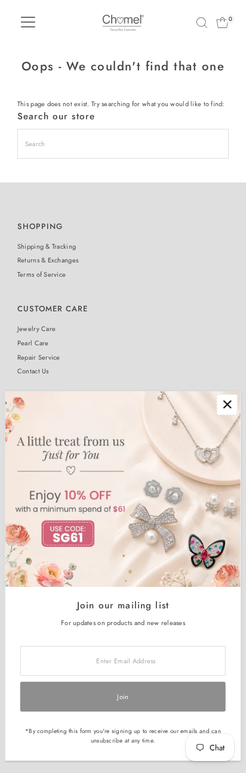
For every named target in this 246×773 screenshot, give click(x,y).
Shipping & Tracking (46, 246)
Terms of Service (41, 274)
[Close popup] (227, 404)
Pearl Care (33, 343)
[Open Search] (201, 22)
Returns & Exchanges (47, 260)
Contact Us (33, 371)
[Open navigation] (28, 23)
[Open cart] (222, 22)
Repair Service (38, 357)
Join (122, 696)
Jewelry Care (36, 328)
